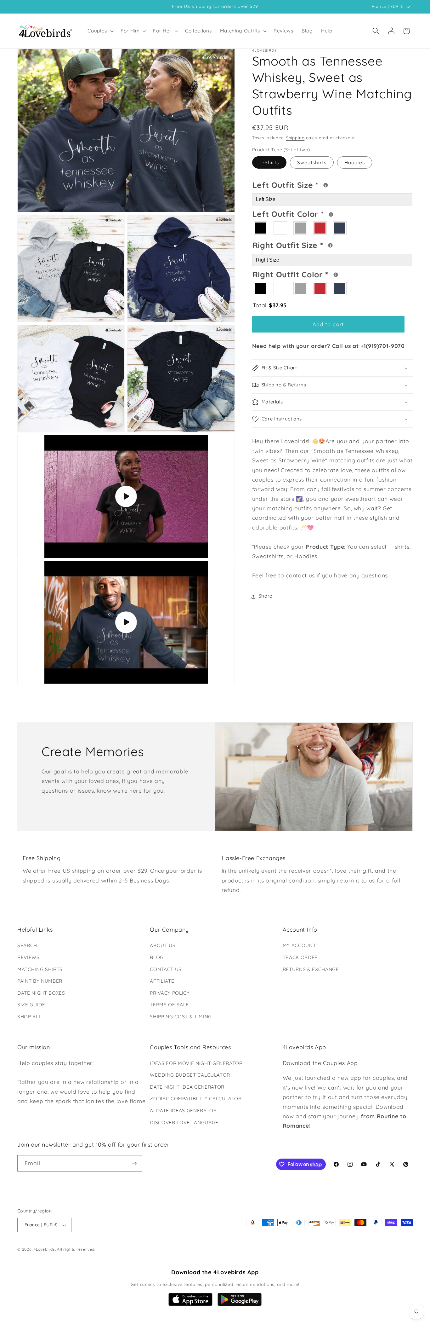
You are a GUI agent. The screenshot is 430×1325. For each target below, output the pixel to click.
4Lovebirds (44, 1249)
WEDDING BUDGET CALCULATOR (190, 1075)
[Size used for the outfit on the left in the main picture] (325, 185)
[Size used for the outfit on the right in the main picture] (330, 245)
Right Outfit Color (314, 273)
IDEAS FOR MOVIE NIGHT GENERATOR (196, 1063)
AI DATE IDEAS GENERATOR (183, 1111)
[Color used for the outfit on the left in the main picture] (331, 214)
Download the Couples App (320, 1062)
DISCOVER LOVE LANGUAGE (184, 1122)
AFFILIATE (162, 981)
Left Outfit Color (313, 213)
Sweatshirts (311, 162)
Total (270, 305)
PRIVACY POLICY (170, 993)
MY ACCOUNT (299, 945)
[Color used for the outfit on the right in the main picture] (335, 275)
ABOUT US (162, 945)
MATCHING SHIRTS (40, 969)
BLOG (157, 957)
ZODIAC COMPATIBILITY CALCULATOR (195, 1099)
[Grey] (300, 228)
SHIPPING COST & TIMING (181, 1017)
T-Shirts (269, 162)
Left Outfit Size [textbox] (310, 184)
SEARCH (27, 945)
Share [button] (265, 596)
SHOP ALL (29, 1017)
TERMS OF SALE (169, 1005)
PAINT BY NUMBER (39, 981)
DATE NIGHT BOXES (41, 993)
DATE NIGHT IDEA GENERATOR (187, 1087)
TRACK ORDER (300, 957)
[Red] (320, 228)
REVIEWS (28, 957)
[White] (280, 228)
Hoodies (354, 162)
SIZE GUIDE (31, 1005)
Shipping (295, 137)
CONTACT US (166, 969)
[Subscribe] (134, 1163)
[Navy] (340, 228)
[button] (99, 31)
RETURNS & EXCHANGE (311, 969)
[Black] (260, 228)
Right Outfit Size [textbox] (311, 244)
